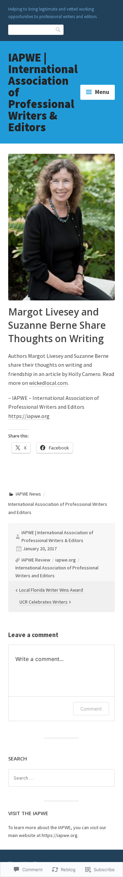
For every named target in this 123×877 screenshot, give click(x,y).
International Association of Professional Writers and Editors (56, 572)
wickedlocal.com (48, 382)
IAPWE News (28, 494)
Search (58, 29)
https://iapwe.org (29, 416)
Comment (91, 709)
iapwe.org (65, 560)
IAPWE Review (36, 560)
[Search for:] (61, 778)
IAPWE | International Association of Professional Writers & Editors (57, 536)
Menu (102, 92)
